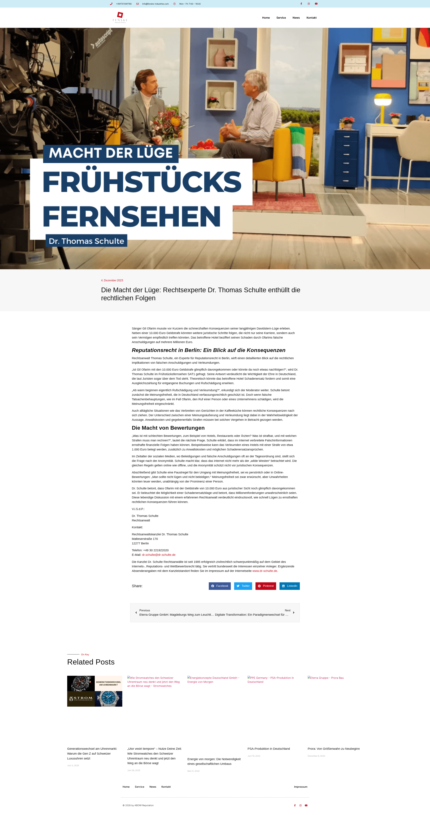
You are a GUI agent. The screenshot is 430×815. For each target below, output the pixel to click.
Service (281, 17)
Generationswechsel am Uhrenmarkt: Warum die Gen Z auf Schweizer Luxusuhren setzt (92, 753)
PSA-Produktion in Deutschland (269, 748)
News (296, 17)
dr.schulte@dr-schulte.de (159, 554)
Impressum (300, 786)
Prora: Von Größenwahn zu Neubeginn (334, 748)
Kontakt (312, 17)
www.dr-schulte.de (264, 571)
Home (266, 17)
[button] (220, 586)
